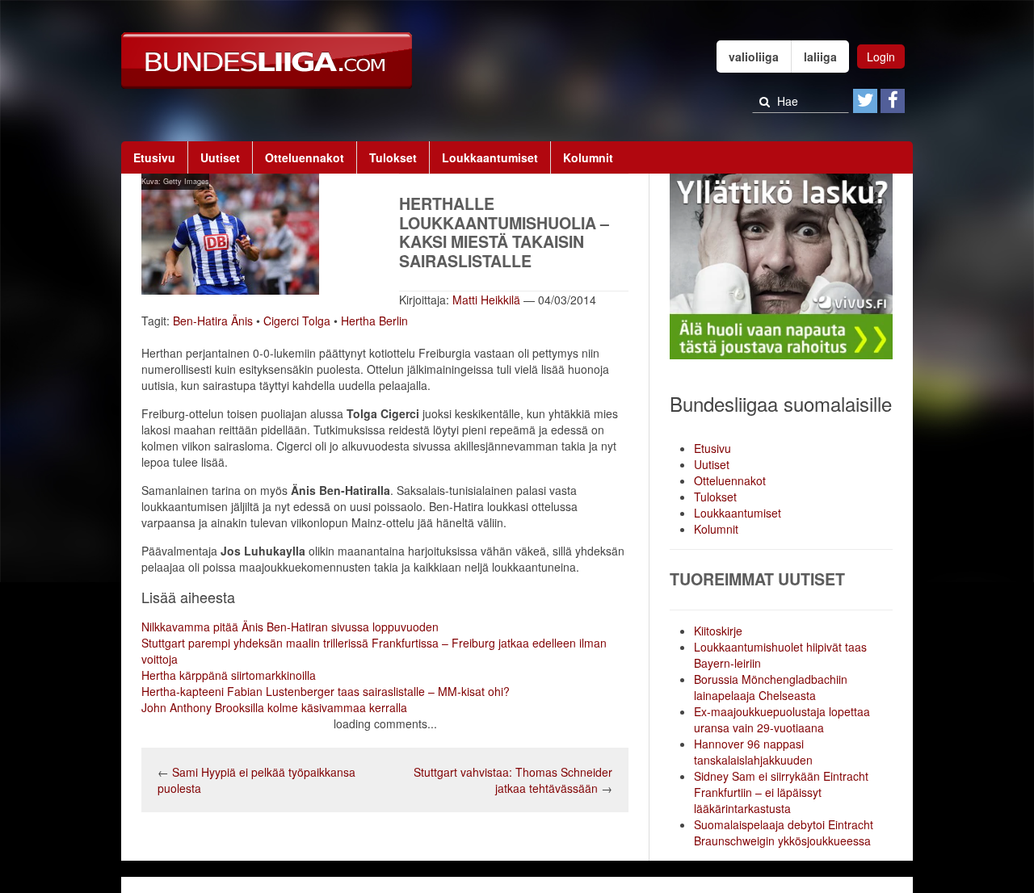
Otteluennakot (304, 157)
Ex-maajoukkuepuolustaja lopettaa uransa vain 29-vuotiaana (782, 719)
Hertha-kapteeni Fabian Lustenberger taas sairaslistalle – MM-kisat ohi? (325, 691)
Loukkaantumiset (490, 157)
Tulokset (393, 157)
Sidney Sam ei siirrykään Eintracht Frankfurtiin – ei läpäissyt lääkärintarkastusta (781, 792)
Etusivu (154, 157)
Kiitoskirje (718, 631)
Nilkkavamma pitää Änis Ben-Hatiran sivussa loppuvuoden (290, 626)
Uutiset (220, 157)
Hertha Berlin (374, 320)
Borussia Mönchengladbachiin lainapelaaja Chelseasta (770, 687)
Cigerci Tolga (296, 320)
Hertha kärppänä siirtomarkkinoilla (228, 675)
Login (881, 56)
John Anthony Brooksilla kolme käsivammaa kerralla (274, 707)
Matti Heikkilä (486, 299)
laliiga (820, 56)
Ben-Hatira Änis (213, 320)
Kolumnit (588, 157)
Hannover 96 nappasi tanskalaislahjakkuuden (753, 752)
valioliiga (754, 56)
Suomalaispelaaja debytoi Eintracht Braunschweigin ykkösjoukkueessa (783, 832)
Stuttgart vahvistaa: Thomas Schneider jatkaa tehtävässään (513, 780)
